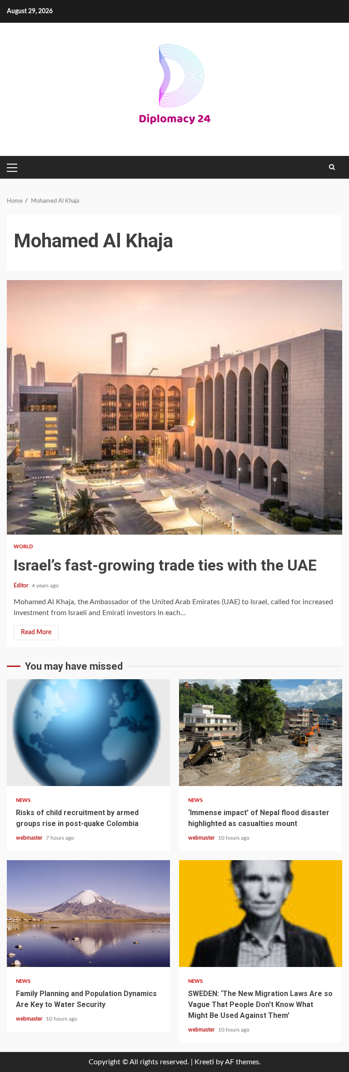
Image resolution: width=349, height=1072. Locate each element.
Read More (36, 632)
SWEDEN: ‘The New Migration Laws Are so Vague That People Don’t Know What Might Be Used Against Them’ (260, 913)
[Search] (332, 167)
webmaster (30, 838)
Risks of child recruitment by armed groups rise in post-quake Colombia (88, 732)
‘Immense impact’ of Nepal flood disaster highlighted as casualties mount (260, 732)
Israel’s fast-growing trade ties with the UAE (174, 407)
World (23, 546)
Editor (22, 585)
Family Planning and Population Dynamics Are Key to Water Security (88, 913)
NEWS (23, 800)
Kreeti (204, 1062)
